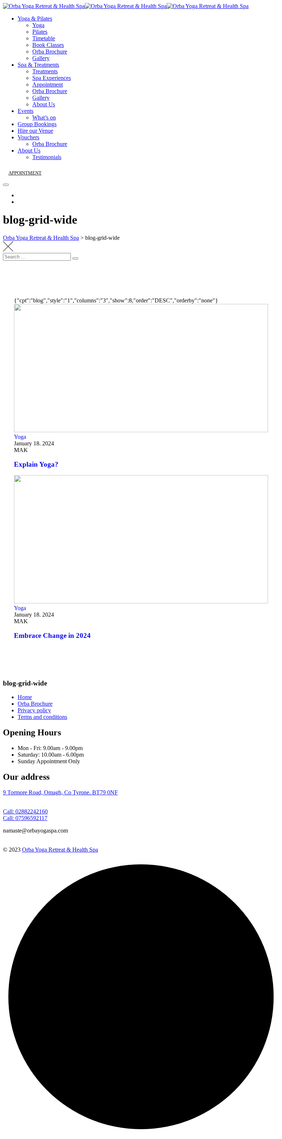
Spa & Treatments (38, 65)
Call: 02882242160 (25, 811)
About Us (43, 104)
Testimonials (46, 157)
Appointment (47, 84)
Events (25, 111)
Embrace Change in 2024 (52, 635)
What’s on (44, 117)
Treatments (45, 71)
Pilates (39, 32)
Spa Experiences (51, 78)
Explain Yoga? (36, 464)
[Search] (75, 258)
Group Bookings (37, 124)
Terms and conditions (42, 717)
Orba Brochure (49, 51)
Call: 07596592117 (25, 818)
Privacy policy (34, 710)
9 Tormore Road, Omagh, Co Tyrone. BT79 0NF (60, 792)
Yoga (38, 25)
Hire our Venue (35, 131)
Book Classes (48, 45)
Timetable (43, 38)
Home (25, 697)
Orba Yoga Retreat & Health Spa (60, 849)
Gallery (41, 58)
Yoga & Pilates (35, 18)
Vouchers (28, 137)
